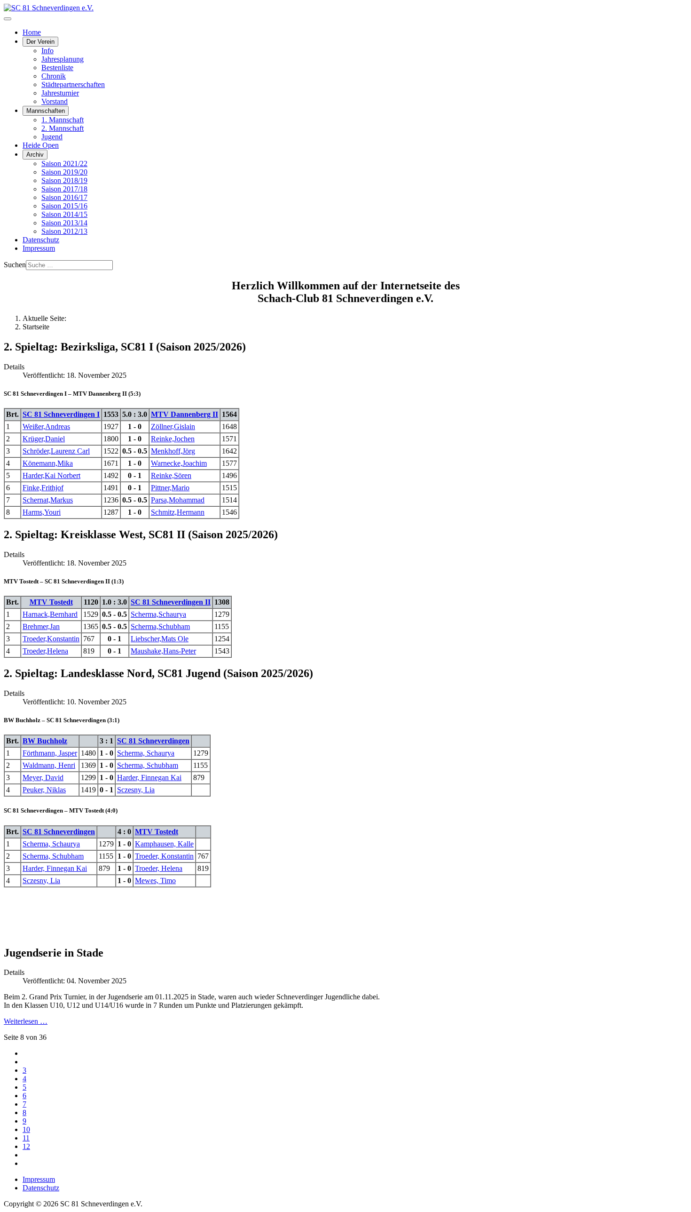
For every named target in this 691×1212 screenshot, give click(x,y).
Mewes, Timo (155, 881)
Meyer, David (43, 777)
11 (26, 1138)
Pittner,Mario (170, 488)
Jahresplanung (62, 59)
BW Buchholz (45, 741)
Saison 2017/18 (64, 189)
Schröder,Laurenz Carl (56, 451)
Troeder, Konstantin (164, 856)
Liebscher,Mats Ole (159, 639)
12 (26, 1146)
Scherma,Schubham (160, 626)
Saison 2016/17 (64, 197)
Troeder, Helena (158, 868)
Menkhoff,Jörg (173, 451)
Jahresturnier (60, 93)
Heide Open (41, 145)
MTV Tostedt (51, 602)
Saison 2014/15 (64, 214)
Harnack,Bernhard (50, 614)
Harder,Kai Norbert (51, 475)
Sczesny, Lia (136, 790)
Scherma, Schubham (147, 765)
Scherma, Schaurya (145, 753)
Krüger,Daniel (44, 439)
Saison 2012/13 (64, 231)
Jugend (52, 137)
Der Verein (40, 41)
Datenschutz (41, 240)
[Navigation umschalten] (7, 18)
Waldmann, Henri (49, 765)
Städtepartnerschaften (73, 84)
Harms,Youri (42, 512)
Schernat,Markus (48, 500)
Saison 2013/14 (64, 223)
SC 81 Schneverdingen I (61, 414)
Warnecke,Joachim (179, 463)
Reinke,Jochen (173, 439)
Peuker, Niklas (44, 790)
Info (47, 51)
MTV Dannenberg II (184, 414)
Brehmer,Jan (41, 626)
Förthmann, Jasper (50, 753)
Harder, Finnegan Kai (149, 777)
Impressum (39, 248)
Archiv (35, 154)
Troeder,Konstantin (51, 639)
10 (26, 1129)
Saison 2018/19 (64, 180)
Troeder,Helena (45, 651)
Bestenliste (57, 68)
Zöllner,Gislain (173, 427)
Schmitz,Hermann (177, 512)
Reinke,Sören (171, 475)
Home (32, 32)
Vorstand (54, 101)
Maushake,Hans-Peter (163, 651)
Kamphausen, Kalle (164, 844)
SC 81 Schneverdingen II (171, 602)
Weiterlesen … (25, 1021)
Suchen (15, 265)
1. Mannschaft (62, 120)
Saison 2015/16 (64, 206)
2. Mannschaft (62, 128)
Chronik (53, 76)
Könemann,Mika (48, 463)
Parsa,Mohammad (177, 500)
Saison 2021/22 (64, 163)
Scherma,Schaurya (158, 614)
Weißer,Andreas (46, 427)
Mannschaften (45, 110)
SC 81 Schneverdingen (153, 741)
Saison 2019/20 (64, 172)
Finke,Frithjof (43, 488)
